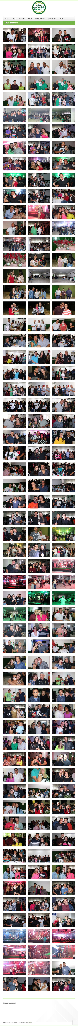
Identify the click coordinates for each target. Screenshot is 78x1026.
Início (6, 18)
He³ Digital (30, 1022)
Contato (61, 18)
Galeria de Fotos (40, 18)
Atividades (22, 18)
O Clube (13, 18)
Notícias (30, 18)
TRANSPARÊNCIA (52, 18)
